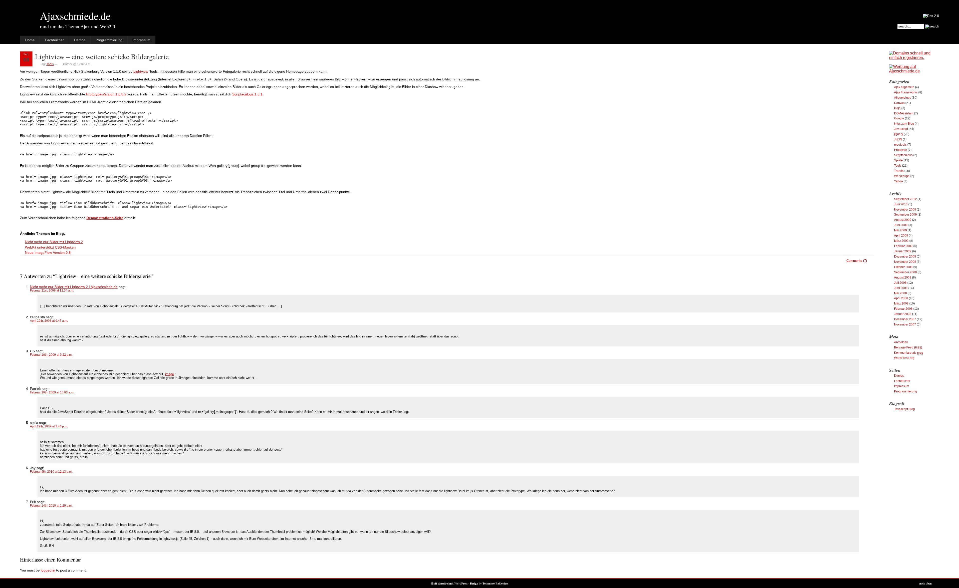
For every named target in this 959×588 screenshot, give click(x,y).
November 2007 (905, 324)
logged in (48, 570)
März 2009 (901, 241)
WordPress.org (904, 358)
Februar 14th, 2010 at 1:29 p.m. (51, 505)
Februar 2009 (903, 246)
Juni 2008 (901, 288)
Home (30, 40)
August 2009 (902, 220)
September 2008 (905, 272)
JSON (898, 139)
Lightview (140, 71)
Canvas (899, 103)
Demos (79, 40)
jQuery (898, 134)
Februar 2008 (903, 308)
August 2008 (902, 277)
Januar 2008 (902, 314)
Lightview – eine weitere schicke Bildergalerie (102, 56)
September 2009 (905, 214)
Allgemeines (902, 97)
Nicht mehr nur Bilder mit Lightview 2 (54, 242)
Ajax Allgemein (904, 87)
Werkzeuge (902, 176)
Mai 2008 (900, 293)
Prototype (900, 150)
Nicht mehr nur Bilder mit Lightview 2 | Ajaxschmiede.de (74, 287)
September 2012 (905, 199)
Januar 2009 (902, 251)
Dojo (897, 108)
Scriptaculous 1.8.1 (247, 94)
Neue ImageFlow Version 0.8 (48, 253)
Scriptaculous (903, 155)
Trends (899, 171)
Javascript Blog (904, 409)
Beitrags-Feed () (908, 347)
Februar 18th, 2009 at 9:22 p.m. (51, 354)
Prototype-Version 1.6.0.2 (106, 94)
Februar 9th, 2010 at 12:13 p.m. (51, 471)
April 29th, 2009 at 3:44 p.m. (49, 426)
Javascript (901, 129)
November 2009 (905, 209)
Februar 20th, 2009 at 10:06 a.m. (52, 392)
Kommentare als (908, 352)
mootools (900, 144)
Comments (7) (856, 261)
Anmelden (901, 342)
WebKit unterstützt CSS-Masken (50, 247)
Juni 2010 (901, 204)
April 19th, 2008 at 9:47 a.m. (49, 320)
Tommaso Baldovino (495, 583)
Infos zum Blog (904, 123)
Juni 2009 (901, 225)
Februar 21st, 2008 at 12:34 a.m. (52, 290)
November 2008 (905, 262)
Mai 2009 (900, 230)
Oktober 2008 (903, 267)
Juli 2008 (900, 283)
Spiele (898, 160)
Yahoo (898, 181)
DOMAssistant (903, 113)
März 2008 (901, 303)
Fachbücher (54, 40)
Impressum (141, 40)
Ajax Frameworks (906, 92)
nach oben (925, 583)
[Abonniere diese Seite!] (931, 16)
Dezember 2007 (905, 319)
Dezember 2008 (905, 256)
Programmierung (109, 40)
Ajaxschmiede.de (75, 16)
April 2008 (901, 298)
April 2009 (901, 235)
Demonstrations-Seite (104, 218)
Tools (50, 64)
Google (899, 118)
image (169, 374)
